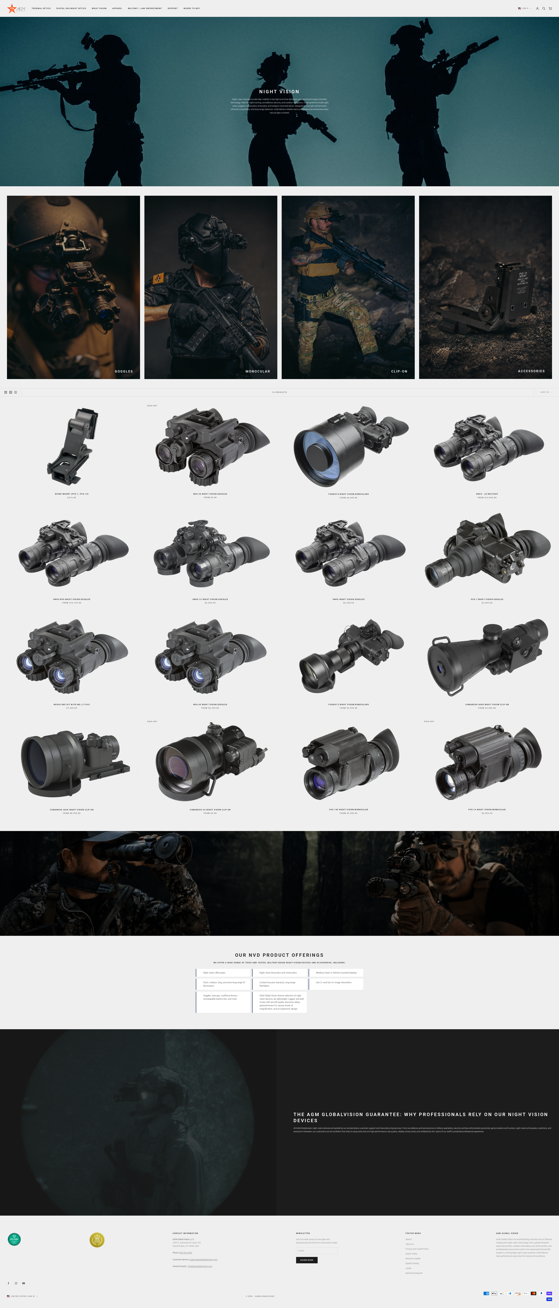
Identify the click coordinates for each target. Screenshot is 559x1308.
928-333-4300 (185, 1253)
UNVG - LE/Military (487, 494)
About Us (410, 1244)
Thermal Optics (41, 8)
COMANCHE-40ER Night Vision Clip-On (487, 705)
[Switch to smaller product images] (10, 392)
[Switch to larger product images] (5, 392)
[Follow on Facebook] (8, 1283)
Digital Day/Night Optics (71, 8)
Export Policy (411, 1254)
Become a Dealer (413, 1258)
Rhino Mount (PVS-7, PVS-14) (72, 494)
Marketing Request (414, 1273)
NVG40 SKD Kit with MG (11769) (72, 705)
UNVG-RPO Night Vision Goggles (72, 599)
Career (409, 1268)
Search (409, 1239)
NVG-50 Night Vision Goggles (210, 494)
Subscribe (306, 1260)
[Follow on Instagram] (16, 1283)
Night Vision (99, 8)
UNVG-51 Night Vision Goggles (210, 599)
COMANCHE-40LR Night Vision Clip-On (71, 810)
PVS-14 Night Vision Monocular (487, 810)
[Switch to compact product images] (15, 392)
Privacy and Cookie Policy (417, 1249)
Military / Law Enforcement (145, 8)
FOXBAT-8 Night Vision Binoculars (349, 494)
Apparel (117, 8)
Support (173, 8)
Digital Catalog (412, 1263)
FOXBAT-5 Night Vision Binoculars (349, 705)
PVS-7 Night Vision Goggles (487, 599)
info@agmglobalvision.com (200, 1266)
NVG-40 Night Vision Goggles (210, 705)
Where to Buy (192, 8)
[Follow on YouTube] (23, 1283)
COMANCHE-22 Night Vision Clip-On (210, 810)
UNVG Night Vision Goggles (349, 599)
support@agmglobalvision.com (203, 1259)
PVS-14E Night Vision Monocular (348, 810)
